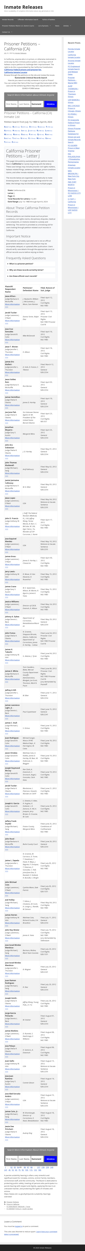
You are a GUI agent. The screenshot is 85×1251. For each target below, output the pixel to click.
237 (38, 1167)
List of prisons (43, 26)
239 (47, 1167)
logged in (18, 1226)
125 (35, 1170)
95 (23, 1170)
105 (27, 1170)
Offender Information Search (28, 19)
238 (43, 1167)
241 (5, 1170)
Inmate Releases (23, 7)
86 (25, 1167)
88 (31, 1167)
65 (16, 1170)
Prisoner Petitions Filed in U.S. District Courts (18, 26)
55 (13, 1170)
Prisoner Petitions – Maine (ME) (72, 80)
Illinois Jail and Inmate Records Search (74, 139)
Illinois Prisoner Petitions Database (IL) (74, 131)
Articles (66, 26)
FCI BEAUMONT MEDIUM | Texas (18, 1207)
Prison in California (13, 1204)
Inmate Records (8, 19)
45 (9, 1170)
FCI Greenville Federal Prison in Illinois (74, 122)
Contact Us (6, 32)
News (57, 26)
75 (19, 1170)
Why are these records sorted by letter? (26, 270)
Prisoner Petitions (13, 1202)
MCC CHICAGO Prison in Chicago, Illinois (74, 108)
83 (15, 1167)
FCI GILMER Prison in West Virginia (74, 148)
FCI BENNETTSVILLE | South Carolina (20, 1209)
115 (31, 1170)
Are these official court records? (23, 276)
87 (28, 1167)
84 (18, 1167)
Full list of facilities (48, 19)
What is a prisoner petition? (21, 264)
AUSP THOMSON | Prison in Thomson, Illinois (73, 91)
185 (39, 1170)
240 (51, 1167)
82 (12, 1167)
